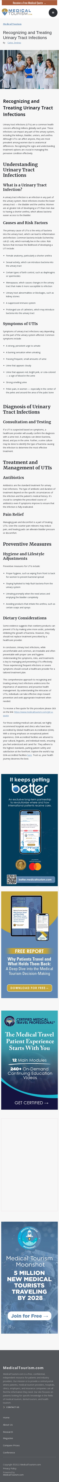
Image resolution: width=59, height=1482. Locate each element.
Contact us (12, 1407)
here (29, 755)
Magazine (8, 1438)
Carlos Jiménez (14, 43)
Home (6, 1417)
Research (8, 1431)
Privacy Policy (9, 1468)
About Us (8, 1424)
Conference (9, 1452)
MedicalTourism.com (30, 1464)
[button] (53, 12)
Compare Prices (11, 1445)
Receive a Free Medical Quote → (29, 3)
